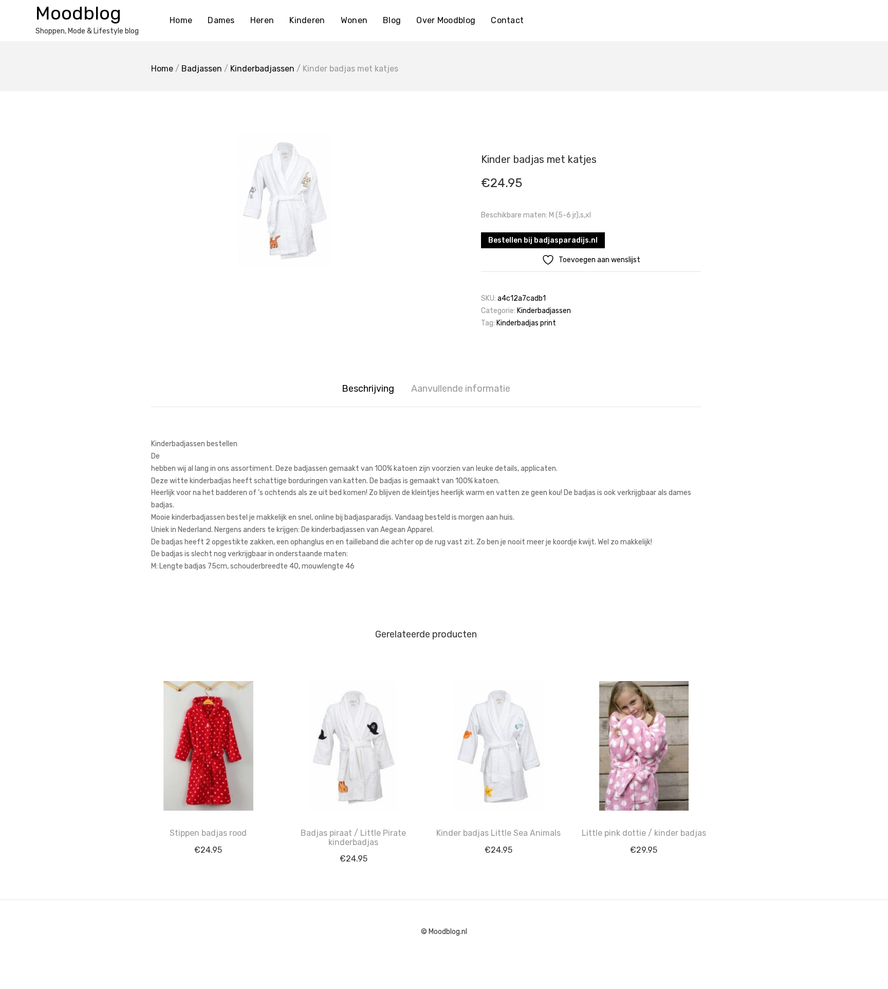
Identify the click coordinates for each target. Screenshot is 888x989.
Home (181, 20)
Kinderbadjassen (262, 69)
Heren (262, 20)
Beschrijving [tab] (368, 388)
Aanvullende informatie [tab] (460, 388)
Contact (507, 20)
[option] (284, 200)
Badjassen (201, 69)
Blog (392, 20)
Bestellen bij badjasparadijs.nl (543, 240)
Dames (221, 20)
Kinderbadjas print (526, 323)
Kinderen (307, 20)
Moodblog (78, 13)
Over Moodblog (445, 20)
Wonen (354, 20)
